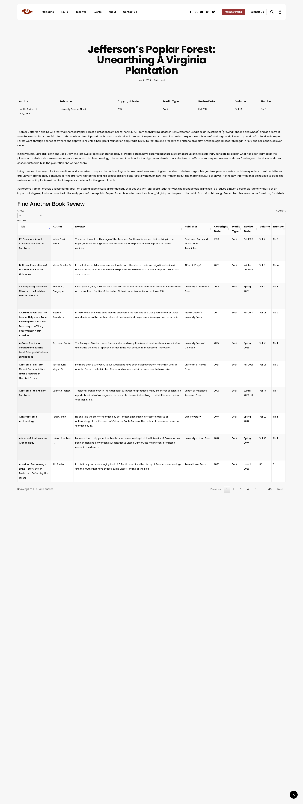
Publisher (191, 226)
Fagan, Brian (59, 416)
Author (57, 226)
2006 (217, 286)
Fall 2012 (202, 109)
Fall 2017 (248, 312)
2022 (216, 343)
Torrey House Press (195, 464)
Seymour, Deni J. (62, 343)
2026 (216, 464)
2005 (216, 265)
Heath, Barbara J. (28, 109)
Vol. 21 (262, 312)
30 (260, 464)
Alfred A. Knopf (193, 265)
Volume (264, 226)
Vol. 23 (262, 438)
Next (280, 489)
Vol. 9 (262, 265)
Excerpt (80, 226)
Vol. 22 (262, 416)
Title (22, 226)
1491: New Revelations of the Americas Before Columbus (33, 270)
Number (278, 226)
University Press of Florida (73, 109)
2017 (216, 312)
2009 (217, 390)
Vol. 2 (262, 239)
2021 (216, 364)
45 (270, 489)
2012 (120, 109)
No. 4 (276, 265)
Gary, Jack (24, 113)
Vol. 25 (262, 364)
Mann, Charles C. (62, 265)
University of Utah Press (198, 438)
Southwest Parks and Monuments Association (196, 244)
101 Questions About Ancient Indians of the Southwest (31, 244)
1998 (216, 239)
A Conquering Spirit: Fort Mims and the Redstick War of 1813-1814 (33, 291)
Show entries (21, 215)
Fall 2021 (248, 364)
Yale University (193, 416)
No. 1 (275, 286)
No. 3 (263, 109)
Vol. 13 (262, 390)
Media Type (236, 229)
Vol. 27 (263, 343)
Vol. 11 (262, 286)
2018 (216, 416)
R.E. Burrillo (58, 464)
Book (165, 109)
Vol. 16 (238, 109)
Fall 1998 (248, 239)
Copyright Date (221, 229)
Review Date (248, 229)
